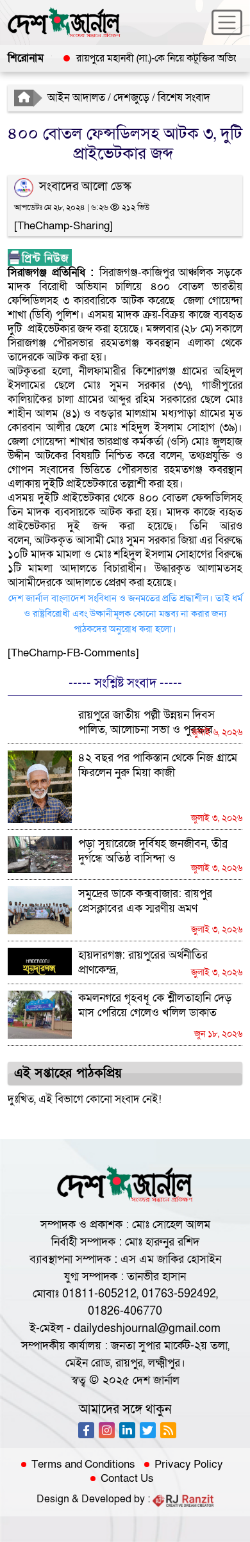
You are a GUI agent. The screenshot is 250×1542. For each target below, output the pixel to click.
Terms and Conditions (83, 1464)
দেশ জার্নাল (156, 1380)
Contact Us (127, 1478)
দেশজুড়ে (131, 97)
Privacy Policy (188, 1464)
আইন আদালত (76, 97)
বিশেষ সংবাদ (184, 97)
